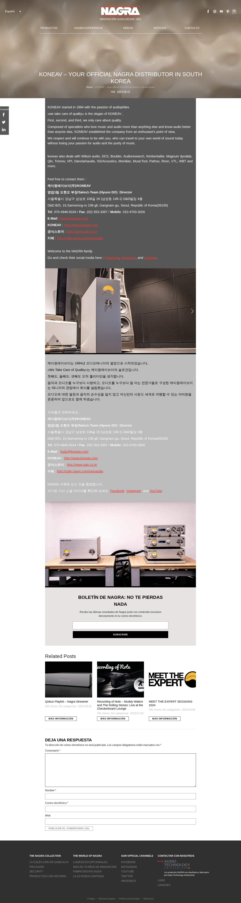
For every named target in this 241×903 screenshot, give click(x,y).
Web (47, 815)
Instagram (214, 11)
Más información (61, 718)
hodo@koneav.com (74, 218)
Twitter (127, 876)
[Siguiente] (192, 311)
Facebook (208, 11)
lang (161, 880)
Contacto (192, 28)
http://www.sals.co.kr (82, 231)
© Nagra (91, 899)
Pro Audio (37, 867)
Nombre (50, 790)
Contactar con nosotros (176, 855)
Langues (164, 885)
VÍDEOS (128, 28)
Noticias (160, 28)
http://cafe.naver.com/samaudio (80, 238)
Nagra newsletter (234, 11)
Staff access (148, 899)
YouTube (150, 257)
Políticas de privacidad (129, 899)
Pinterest (227, 11)
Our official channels (137, 855)
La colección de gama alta (49, 862)
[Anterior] (48, 311)
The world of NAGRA (87, 855)
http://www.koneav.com (81, 225)
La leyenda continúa (88, 876)
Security (36, 871)
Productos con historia (48, 876)
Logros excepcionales (90, 862)
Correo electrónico (56, 803)
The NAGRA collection (45, 855)
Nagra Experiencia (88, 28)
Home (89, 87)
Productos (49, 28)
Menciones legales (107, 899)
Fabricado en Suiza (87, 871)
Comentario (52, 750)
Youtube (221, 11)
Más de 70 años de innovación (95, 867)
